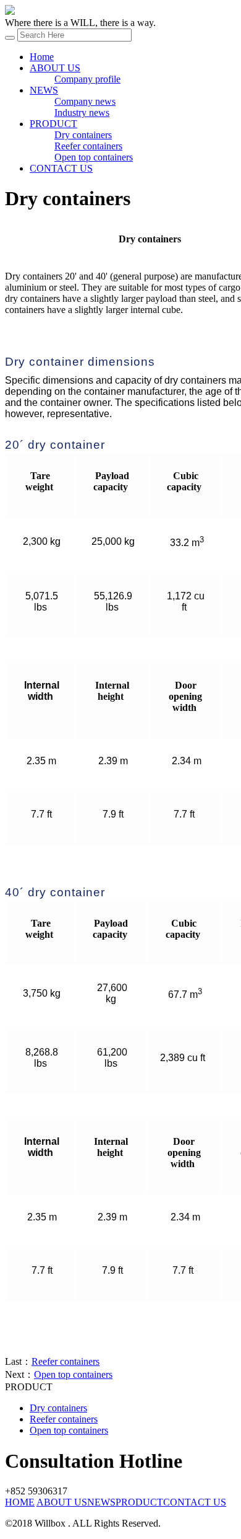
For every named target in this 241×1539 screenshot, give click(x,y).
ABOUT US (55, 68)
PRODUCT (53, 123)
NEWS (44, 90)
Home (42, 56)
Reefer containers (88, 146)
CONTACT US (61, 168)
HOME (20, 1502)
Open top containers (93, 157)
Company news (85, 101)
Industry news (81, 112)
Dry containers (83, 135)
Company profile (87, 79)
